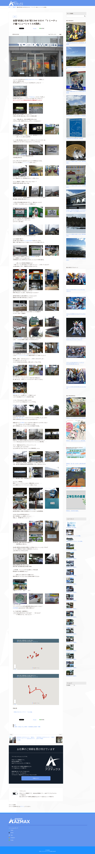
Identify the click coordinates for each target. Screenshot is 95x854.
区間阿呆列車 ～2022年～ (71, 567)
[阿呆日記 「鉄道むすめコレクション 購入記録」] (76, 430)
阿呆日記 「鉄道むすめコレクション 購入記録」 (76, 440)
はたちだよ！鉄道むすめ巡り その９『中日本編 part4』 (76, 186)
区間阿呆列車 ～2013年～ (71, 642)
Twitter (12, 830)
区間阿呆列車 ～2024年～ (71, 549)
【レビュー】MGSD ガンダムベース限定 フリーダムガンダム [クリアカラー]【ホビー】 (76, 339)
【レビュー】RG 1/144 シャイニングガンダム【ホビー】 (75, 290)
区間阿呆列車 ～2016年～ (71, 616)
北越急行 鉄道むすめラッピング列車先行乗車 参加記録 (76, 92)
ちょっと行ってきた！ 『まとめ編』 (73, 535)
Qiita (11, 835)
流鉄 (32, 509)
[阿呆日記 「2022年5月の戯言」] (76, 500)
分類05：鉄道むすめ (19, 726)
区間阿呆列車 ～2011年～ (71, 659)
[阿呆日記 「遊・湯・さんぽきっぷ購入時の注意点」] (76, 453)
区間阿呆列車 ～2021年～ (71, 575)
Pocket (34, 28)
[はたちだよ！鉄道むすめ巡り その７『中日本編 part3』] (76, 247)
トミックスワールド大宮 (22, 355)
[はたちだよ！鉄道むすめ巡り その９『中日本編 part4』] (76, 175)
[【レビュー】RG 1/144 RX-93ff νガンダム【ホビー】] (76, 376)
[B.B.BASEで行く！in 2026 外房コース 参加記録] (76, 105)
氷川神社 (22, 422)
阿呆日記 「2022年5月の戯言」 (72, 510)
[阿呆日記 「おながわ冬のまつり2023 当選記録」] (76, 407)
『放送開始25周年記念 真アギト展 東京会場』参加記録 (76, 43)
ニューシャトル (25, 162)
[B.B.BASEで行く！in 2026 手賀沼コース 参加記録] (76, 56)
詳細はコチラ (36, 778)
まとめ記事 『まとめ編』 (71, 527)
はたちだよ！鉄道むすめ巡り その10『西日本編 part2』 (76, 162)
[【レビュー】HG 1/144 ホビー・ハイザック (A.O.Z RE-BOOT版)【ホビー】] (76, 351)
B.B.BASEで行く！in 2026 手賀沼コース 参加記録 (76, 68)
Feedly (12, 840)
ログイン (22, 806)
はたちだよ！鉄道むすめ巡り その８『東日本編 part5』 (76, 235)
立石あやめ (32, 96)
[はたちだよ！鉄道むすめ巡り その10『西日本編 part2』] (76, 150)
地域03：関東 (37, 726)
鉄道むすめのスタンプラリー (32, 79)
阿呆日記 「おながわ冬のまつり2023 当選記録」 (76, 417)
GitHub (12, 832)
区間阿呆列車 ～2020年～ (71, 583)
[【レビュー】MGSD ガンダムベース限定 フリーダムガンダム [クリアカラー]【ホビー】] (76, 327)
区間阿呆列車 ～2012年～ (71, 650)
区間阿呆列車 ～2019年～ (71, 592)
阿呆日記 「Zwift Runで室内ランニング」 (74, 487)
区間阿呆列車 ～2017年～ (71, 608)
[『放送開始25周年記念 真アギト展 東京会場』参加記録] (76, 32)
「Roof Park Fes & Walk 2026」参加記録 (74, 138)
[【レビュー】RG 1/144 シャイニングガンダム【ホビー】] (76, 279)
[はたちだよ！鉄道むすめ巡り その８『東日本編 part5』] (76, 223)
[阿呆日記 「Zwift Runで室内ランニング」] (76, 477)
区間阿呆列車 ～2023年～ (71, 558)
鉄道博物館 (32, 256)
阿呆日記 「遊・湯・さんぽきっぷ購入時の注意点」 (76, 464)
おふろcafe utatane (28, 240)
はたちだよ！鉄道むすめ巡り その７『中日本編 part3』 (76, 259)
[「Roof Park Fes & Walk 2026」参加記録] (76, 127)
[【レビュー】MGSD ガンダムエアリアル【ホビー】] (76, 303)
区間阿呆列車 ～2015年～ (71, 625)
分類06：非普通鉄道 (28, 726)
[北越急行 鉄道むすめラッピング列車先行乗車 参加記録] (76, 80)
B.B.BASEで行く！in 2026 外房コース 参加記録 (76, 115)
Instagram (12, 837)
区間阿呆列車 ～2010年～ (71, 667)
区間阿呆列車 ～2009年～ (71, 675)
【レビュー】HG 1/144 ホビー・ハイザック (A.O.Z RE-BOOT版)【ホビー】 (75, 363)
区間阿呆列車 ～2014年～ (71, 633)
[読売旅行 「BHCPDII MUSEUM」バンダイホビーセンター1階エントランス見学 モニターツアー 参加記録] (76, 199)
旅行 (15, 725)
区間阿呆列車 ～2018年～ (71, 600)
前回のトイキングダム (18, 393)
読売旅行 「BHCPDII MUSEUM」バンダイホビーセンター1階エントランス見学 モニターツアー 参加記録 (76, 210)
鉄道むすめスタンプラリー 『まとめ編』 (23, 712)
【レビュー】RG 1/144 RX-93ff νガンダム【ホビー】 (76, 387)
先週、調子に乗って (20, 417)
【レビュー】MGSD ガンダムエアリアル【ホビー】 (76, 314)
